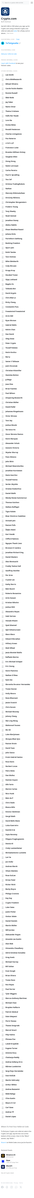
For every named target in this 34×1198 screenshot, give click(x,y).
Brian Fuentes (11, 389)
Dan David (9, 334)
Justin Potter (10, 912)
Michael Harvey (11, 962)
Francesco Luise (11, 148)
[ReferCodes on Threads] (7, 1187)
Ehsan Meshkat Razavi (14, 229)
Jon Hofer (9, 862)
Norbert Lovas (11, 766)
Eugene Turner (11, 1048)
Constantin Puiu (11, 307)
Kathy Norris (10, 584)
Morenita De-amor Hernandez (17, 684)
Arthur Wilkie (11, 1085)
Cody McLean (10, 266)
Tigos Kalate (10, 511)
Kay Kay (8, 898)
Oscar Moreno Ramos (14, 434)
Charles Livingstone (13, 134)
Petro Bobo (10, 771)
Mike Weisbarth (11, 261)
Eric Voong (9, 666)
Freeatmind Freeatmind (15, 311)
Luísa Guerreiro (11, 825)
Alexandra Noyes (12, 612)
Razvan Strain (11, 743)
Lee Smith (9, 75)
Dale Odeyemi (11, 1016)
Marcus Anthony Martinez (16, 998)
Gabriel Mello (11, 325)
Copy (17, 39)
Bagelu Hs (9, 284)
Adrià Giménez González (15, 953)
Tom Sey (8, 420)
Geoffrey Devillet (12, 571)
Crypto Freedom (12, 903)
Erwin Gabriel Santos (13, 757)
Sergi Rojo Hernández (14, 1071)
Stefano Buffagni (12, 507)
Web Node (9, 97)
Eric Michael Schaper (13, 662)
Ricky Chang (10, 302)
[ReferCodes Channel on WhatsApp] (16, 1187)
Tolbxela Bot (10, 289)
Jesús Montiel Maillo (13, 652)
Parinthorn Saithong (13, 238)
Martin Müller (11, 925)
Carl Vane (9, 1107)
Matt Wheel (10, 648)
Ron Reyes (9, 985)
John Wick (9, 461)
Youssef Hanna (11, 480)
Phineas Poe (10, 1039)
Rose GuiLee (10, 875)
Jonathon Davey (11, 220)
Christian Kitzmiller (13, 370)
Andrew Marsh (11, 866)
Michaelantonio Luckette (15, 853)
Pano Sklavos (10, 457)
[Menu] (32, 2)
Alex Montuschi (11, 561)
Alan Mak (9, 944)
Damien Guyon (11, 780)
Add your (9, 54)
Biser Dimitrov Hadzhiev (15, 516)
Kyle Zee (8, 680)
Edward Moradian (12, 639)
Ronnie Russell (11, 93)
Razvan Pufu (10, 525)
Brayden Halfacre (12, 1007)
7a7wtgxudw (12, 43)
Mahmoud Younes (12, 725)
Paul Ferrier (10, 989)
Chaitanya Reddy (12, 1057)
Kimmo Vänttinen (12, 812)
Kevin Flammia (11, 671)
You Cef (8, 179)
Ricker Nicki (10, 884)
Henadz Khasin (11, 621)
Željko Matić (10, 530)
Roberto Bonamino (13, 593)
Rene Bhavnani (11, 698)
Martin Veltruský (12, 1080)
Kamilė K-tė (10, 830)
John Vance (9, 753)
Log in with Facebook (8, 63)
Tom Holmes (10, 257)
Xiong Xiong (10, 161)
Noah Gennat (10, 216)
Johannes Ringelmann (14, 411)
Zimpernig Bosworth (13, 398)
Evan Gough (10, 971)
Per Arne (9, 575)
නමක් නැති (9, 143)
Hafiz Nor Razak (12, 116)
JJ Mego (8, 380)
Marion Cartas (11, 789)
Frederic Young (11, 207)
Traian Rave (10, 980)
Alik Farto (9, 784)
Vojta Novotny (11, 834)
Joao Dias (9, 384)
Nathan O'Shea (11, 675)
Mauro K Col (10, 1103)
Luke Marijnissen (12, 734)
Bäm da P (9, 798)
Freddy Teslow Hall (13, 566)
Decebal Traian (11, 275)
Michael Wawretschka (14, 466)
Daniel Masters (11, 557)
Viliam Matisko (11, 871)
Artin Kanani (10, 598)
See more (10, 33)
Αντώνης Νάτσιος (12, 198)
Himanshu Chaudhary (14, 948)
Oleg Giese (9, 339)
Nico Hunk (9, 793)
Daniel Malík (10, 493)
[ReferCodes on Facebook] (2, 1187)
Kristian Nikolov (12, 602)
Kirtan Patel (10, 880)
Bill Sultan (9, 966)
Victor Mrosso (11, 416)
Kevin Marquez (11, 439)
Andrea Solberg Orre (13, 1062)
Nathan (8, 188)
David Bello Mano (12, 821)
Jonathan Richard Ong (14, 552)
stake (15, 31)
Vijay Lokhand (11, 279)
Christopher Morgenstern (15, 202)
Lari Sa (8, 857)
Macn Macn (10, 634)
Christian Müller (12, 402)
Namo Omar (10, 107)
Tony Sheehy (10, 211)
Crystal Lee (10, 580)
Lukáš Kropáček (12, 1044)
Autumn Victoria (12, 448)
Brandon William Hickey (15, 152)
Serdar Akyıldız (11, 484)
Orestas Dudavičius (13, 489)
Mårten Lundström (13, 1066)
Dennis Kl (9, 843)
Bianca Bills (10, 807)
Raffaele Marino (12, 657)
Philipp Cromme (12, 894)
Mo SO (8, 730)
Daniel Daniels (11, 921)
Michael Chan (10, 1003)
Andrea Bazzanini (12, 1089)
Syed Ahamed (11, 625)
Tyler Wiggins (11, 994)
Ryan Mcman (10, 320)
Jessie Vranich (11, 702)
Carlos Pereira (11, 170)
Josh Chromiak (11, 366)
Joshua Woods (11, 425)
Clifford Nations (12, 539)
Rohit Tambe (10, 252)
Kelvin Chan (10, 329)
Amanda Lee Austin (13, 939)
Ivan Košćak (10, 1075)
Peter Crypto (10, 343)
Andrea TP (9, 1112)
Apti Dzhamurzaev (12, 630)
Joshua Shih (10, 607)
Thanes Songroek (12, 1025)
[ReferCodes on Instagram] (11, 1187)
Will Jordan (9, 930)
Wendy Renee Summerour (16, 498)
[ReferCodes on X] (21, 1187)
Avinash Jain (10, 521)
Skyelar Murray (11, 452)
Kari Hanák (10, 534)
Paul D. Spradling (12, 175)
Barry (7, 357)
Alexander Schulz (12, 443)
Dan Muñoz (10, 775)
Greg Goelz (9, 957)
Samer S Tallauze (12, 361)
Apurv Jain (9, 248)
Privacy (16, 1183)
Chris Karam (10, 707)
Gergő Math (10, 816)
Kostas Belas (10, 125)
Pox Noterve (10, 138)
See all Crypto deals (7, 1173)
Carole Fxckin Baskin (13, 88)
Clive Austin (10, 1098)
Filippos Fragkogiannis (14, 839)
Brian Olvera (10, 975)
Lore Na (8, 120)
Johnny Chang (11, 716)
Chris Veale (10, 803)
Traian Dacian (11, 689)
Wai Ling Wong (11, 721)
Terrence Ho (10, 430)
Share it (3, 1142)
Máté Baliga (10, 1094)
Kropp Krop (10, 270)
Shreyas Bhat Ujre (12, 739)
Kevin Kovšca (10, 352)
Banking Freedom (12, 243)
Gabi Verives (10, 616)
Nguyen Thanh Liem (13, 543)
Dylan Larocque (11, 166)
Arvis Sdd (9, 316)
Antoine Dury (10, 1053)
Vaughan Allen (11, 157)
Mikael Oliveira (11, 84)
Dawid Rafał (10, 407)
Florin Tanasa (10, 1021)
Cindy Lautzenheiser (13, 848)
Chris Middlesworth (13, 79)
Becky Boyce (10, 889)
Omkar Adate (10, 916)
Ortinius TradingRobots (15, 184)
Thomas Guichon (12, 502)
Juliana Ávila (10, 234)
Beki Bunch (10, 589)
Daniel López (10, 1116)
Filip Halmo (10, 1035)
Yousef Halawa (11, 348)
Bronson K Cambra (13, 548)
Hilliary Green (11, 643)
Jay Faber (9, 102)
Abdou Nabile (11, 225)
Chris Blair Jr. (10, 298)
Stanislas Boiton (12, 375)
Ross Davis (9, 762)
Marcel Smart (11, 1030)
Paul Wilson (10, 393)
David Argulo (10, 293)
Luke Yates (9, 907)
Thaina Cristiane (12, 111)
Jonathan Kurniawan (13, 470)
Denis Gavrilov (11, 475)
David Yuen (10, 748)
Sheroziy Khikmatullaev (15, 193)
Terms (21, 1183)
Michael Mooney (12, 712)
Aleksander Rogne (12, 934)
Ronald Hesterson (12, 129)
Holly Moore (10, 693)
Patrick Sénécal (11, 1012)
